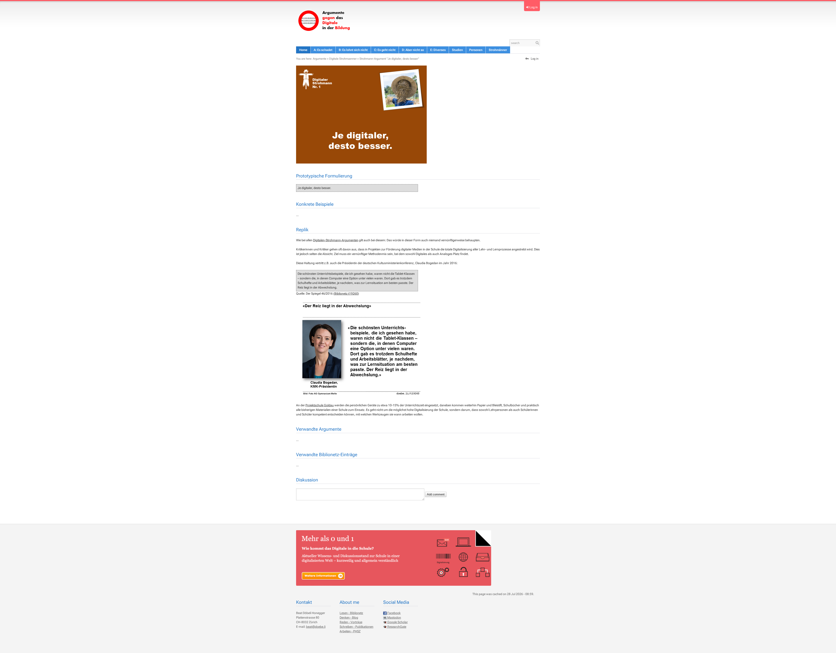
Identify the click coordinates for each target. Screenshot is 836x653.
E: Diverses (438, 50)
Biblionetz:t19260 (346, 293)
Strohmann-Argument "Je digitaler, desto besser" (389, 58)
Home (303, 50)
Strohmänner (498, 50)
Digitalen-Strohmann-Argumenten (335, 240)
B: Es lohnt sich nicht (353, 50)
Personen (475, 50)
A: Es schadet (323, 50)
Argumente (319, 58)
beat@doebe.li (315, 626)
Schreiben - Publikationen (356, 626)
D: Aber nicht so (413, 50)
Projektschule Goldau (319, 405)
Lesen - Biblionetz (351, 613)
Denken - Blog (349, 617)
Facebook (394, 613)
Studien (457, 50)
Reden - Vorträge (351, 622)
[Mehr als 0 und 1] (325, 20)
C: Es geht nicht (385, 50)
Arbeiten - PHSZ (350, 631)
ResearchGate (396, 626)
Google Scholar (397, 622)
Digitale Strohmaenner (343, 58)
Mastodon (394, 617)
